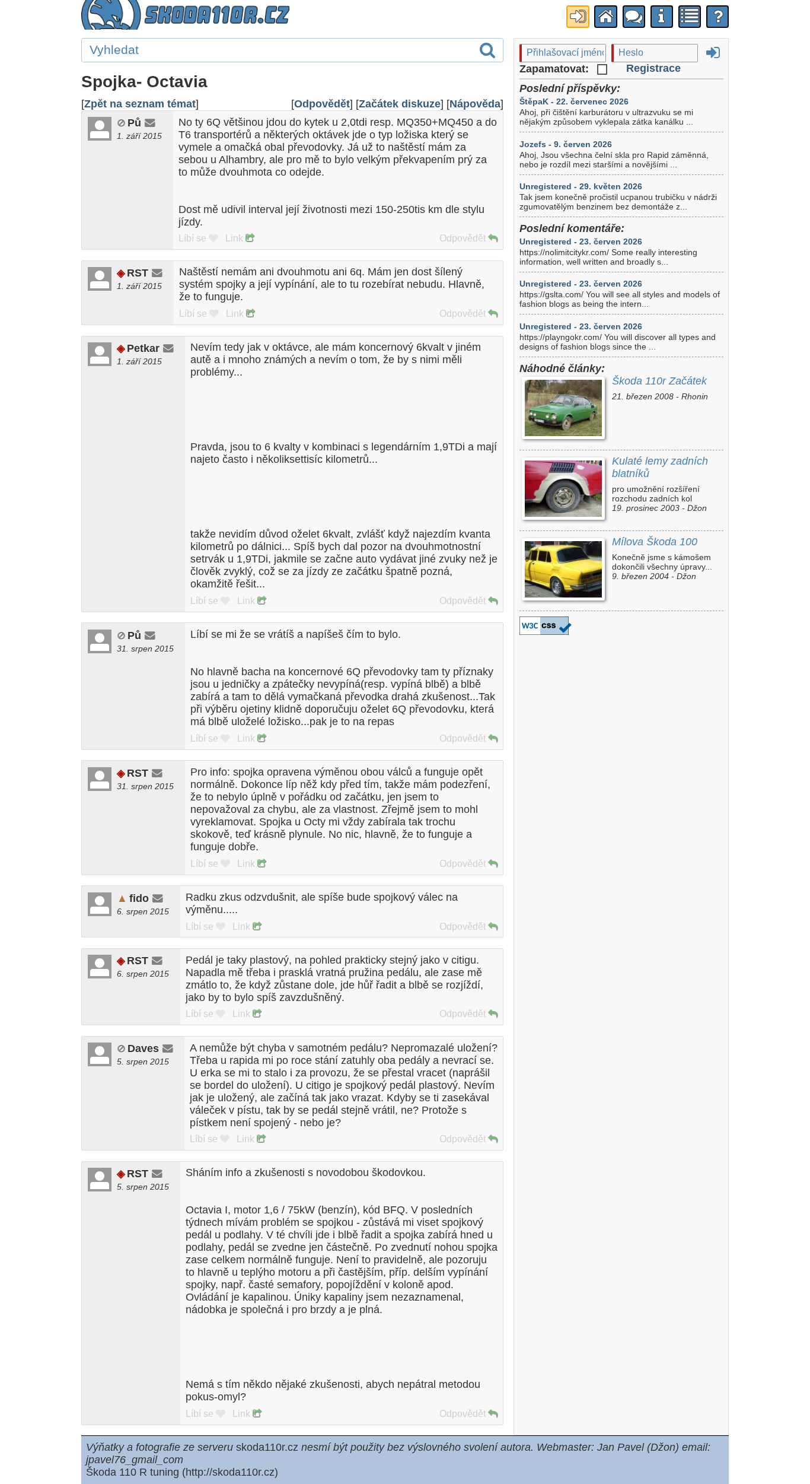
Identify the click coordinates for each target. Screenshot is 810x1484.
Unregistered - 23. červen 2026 (580, 241)
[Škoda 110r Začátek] (563, 409)
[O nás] (661, 16)
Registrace (653, 68)
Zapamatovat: (555, 69)
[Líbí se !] (213, 238)
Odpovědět (322, 104)
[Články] (689, 16)
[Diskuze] (634, 16)
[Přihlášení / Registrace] (577, 16)
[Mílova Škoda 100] (563, 570)
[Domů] (605, 16)
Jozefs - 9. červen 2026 (565, 144)
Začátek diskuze (400, 104)
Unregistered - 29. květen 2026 (580, 186)
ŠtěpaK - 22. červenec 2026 (574, 101)
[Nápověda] (717, 16)
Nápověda (474, 104)
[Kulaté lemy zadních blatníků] (563, 490)
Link (235, 238)
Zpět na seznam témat (140, 104)
